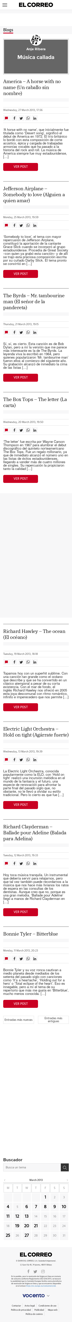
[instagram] (43, 1271)
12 (17, 1216)
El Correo (36, 1254)
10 (64, 1207)
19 (17, 1226)
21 (36, 1226)
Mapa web (52, 1310)
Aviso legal (30, 1306)
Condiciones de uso (47, 1306)
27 (27, 1236)
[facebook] (28, 1271)
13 (27, 1216)
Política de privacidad (21, 1310)
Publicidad (39, 1310)
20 (26, 1226)
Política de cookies (34, 1314)
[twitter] (35, 1271)
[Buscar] (65, 1167)
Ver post (21, 166)
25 (8, 1236)
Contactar (16, 1306)
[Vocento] (36, 1295)
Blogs (8, 30)
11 (8, 1216)
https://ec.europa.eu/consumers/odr (41, 1286)
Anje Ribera (36, 49)
